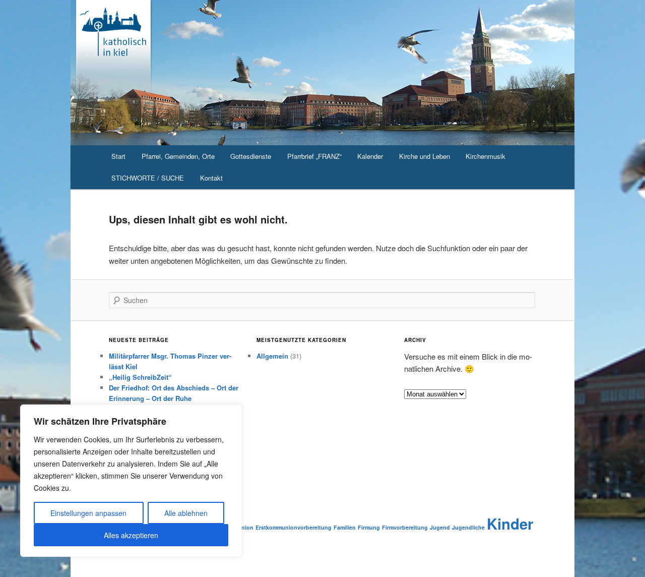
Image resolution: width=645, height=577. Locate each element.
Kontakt (211, 178)
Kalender (370, 156)
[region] (131, 481)
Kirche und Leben (424, 156)
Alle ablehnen (186, 513)
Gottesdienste (250, 156)
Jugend (440, 527)
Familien (345, 527)
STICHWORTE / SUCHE (147, 178)
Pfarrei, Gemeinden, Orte (178, 156)
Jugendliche (468, 527)
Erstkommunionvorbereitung (293, 527)
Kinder (510, 523)
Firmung (369, 527)
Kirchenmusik (485, 156)
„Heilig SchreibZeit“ (140, 377)
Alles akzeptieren (131, 535)
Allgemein (272, 356)
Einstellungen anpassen (88, 513)
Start (118, 156)
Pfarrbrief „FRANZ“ (314, 156)
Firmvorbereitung (405, 527)
